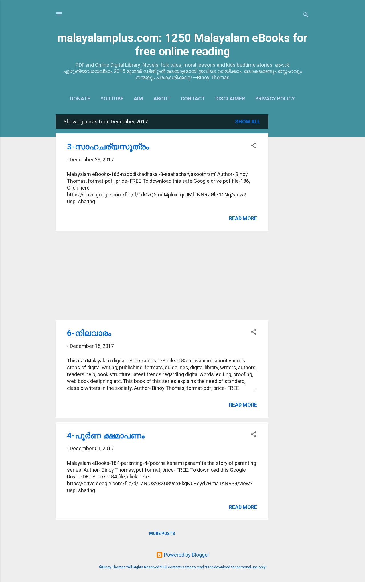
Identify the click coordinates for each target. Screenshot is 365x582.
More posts (162, 533)
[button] (253, 146)
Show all (247, 122)
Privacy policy (275, 99)
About (162, 99)
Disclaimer (230, 99)
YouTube (111, 99)
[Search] (306, 15)
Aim (138, 99)
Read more (243, 218)
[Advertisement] (291, 199)
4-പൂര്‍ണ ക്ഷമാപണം (106, 435)
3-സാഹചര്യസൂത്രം (108, 146)
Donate (80, 99)
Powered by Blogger (186, 555)
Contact (193, 99)
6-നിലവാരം (89, 333)
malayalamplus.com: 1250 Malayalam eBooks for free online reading (182, 44)
